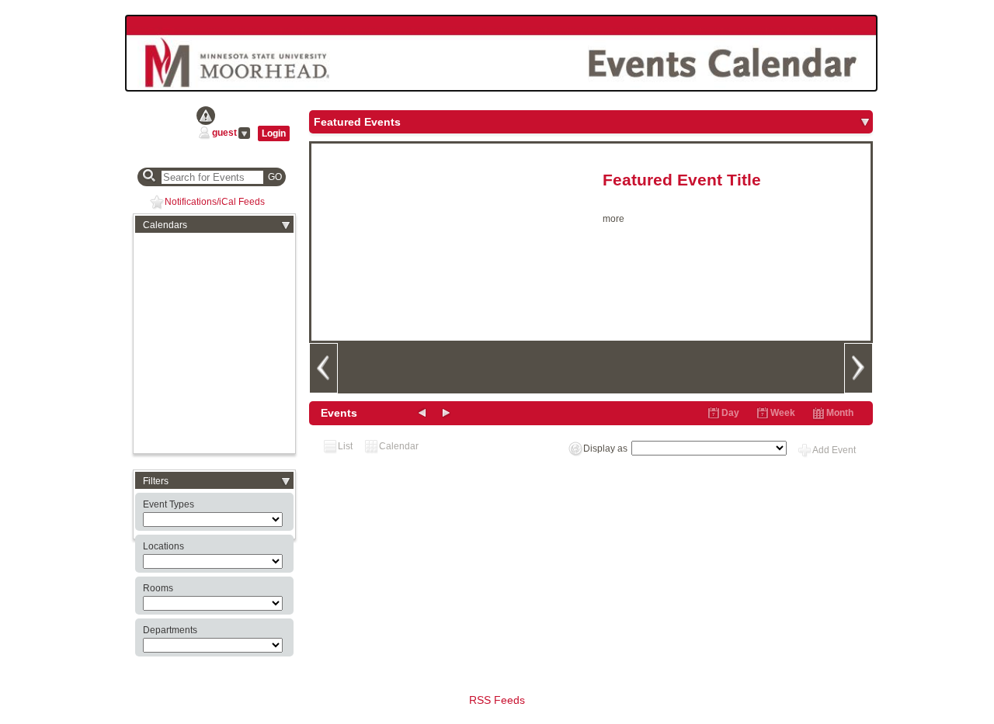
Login (274, 133)
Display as (605, 448)
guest (224, 132)
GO (275, 176)
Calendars (165, 225)
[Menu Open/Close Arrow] (244, 133)
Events (339, 413)
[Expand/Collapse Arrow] (865, 122)
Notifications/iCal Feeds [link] (215, 201)
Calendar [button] (399, 446)
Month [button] (839, 412)
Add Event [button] (834, 450)
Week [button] (782, 412)
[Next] (858, 367)
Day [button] (730, 412)
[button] (286, 225)
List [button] (345, 446)
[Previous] (323, 367)
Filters (156, 481)
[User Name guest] (204, 132)
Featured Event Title (682, 180)
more (613, 218)
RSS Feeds (497, 700)
